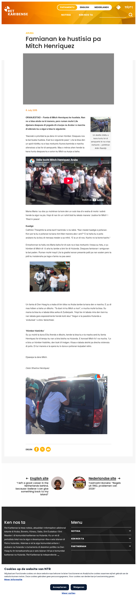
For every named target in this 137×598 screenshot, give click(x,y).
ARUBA (30, 33)
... (58, 554)
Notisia (66, 14)
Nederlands (101, 7)
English (84, 7)
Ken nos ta (86, 14)
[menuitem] (66, 15)
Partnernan (78, 546)
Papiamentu (67, 7)
